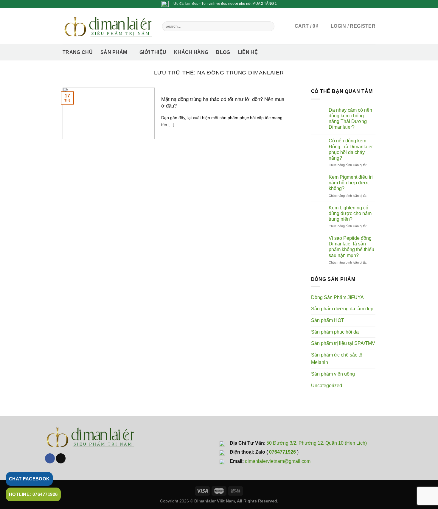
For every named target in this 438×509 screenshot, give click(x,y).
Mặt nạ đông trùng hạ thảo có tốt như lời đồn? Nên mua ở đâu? (222, 102)
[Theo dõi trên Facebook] (50, 458)
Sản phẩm (113, 52)
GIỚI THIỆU (152, 52)
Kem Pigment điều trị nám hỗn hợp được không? (351, 183)
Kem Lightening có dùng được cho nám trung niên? (350, 213)
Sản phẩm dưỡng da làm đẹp (342, 308)
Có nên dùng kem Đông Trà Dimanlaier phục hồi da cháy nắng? (351, 149)
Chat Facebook (29, 478)
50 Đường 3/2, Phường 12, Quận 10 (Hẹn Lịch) (316, 443)
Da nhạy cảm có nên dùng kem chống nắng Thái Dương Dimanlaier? (350, 119)
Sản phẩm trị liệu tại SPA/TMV (343, 343)
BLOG (223, 52)
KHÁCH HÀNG (191, 52)
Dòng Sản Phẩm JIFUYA (337, 297)
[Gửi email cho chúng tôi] (61, 458)
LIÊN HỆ (248, 52)
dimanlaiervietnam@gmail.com (277, 461)
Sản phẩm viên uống (333, 373)
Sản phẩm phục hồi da (335, 331)
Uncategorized (326, 385)
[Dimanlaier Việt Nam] (108, 26)
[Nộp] (269, 26)
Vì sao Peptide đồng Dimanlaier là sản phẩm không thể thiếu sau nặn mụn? (351, 247)
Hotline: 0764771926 (33, 494)
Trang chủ (78, 52)
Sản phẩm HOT (327, 320)
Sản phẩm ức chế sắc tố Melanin (336, 358)
